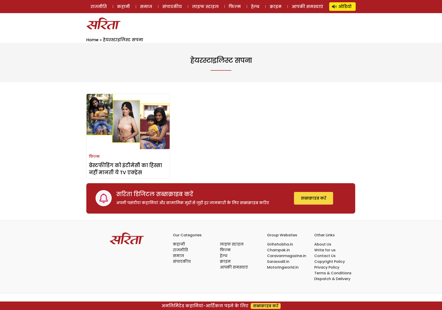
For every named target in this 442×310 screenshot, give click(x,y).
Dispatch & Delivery (332, 278)
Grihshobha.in (280, 244)
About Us (322, 244)
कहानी (123, 6)
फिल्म (235, 6)
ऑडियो (345, 6)
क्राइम (276, 6)
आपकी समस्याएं (307, 6)
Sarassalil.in (278, 261)
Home (92, 40)
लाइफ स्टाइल (205, 6)
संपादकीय (172, 6)
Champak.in (278, 250)
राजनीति (98, 6)
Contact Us (325, 255)
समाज (146, 6)
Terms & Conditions (333, 273)
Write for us (325, 250)
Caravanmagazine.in (286, 255)
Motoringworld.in (283, 267)
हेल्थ (255, 6)
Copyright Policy (329, 261)
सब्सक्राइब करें (313, 198)
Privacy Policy (326, 267)
